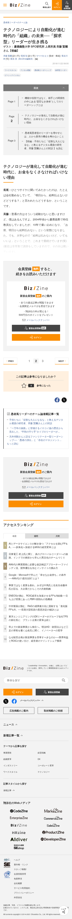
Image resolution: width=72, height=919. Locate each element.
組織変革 (7, 759)
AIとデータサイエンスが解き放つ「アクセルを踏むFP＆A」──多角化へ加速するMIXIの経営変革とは (38, 545)
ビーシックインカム (12, 75)
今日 (14, 535)
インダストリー (10, 765)
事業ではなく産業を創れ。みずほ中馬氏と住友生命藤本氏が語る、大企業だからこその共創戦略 (38, 586)
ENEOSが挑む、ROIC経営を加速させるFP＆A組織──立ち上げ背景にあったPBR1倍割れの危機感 (38, 597)
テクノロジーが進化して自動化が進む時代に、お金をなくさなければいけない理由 (44, 119)
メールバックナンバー (38, 320)
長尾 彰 (24, 55)
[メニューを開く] (5, 5)
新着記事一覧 (11, 735)
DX (39, 759)
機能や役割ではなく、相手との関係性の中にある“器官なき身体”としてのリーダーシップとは (44, 101)
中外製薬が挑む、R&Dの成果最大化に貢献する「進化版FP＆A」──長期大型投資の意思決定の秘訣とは (38, 607)
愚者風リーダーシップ (42, 70)
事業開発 (7, 752)
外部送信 (18, 897)
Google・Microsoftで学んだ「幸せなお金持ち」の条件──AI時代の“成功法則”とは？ (37, 576)
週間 (36, 535)
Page (11, 101)
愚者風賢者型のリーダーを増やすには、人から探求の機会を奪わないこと (44, 134)
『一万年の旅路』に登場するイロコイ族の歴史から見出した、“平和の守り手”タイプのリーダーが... (36, 429)
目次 (36, 87)
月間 (58, 535)
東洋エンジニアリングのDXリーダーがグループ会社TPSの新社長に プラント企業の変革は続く (38, 618)
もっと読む (13, 443)
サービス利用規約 (22, 887)
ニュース (8, 724)
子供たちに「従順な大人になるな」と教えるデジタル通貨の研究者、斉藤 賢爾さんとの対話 (36, 421)
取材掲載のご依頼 (53, 710)
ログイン (38, 337)
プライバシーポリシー (24, 892)
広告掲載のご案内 (19, 710)
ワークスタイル (10, 70)
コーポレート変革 (46, 765)
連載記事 (7, 790)
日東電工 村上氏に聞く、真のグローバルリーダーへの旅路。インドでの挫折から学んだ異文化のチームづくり (38, 555)
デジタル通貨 (25, 70)
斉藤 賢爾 (7, 55)
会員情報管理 (20, 873)
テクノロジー (44, 771)
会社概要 (18, 883)
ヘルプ (17, 859)
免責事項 (18, 878)
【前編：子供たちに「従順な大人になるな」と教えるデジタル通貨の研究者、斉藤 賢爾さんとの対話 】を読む (44, 144)
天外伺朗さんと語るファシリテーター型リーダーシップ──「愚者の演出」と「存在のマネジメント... (36, 438)
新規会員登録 (37, 328)
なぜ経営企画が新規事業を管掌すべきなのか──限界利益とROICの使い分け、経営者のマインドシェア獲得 (38, 638)
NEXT (61, 361)
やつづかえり (43, 55)
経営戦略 (42, 752)
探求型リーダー (61, 70)
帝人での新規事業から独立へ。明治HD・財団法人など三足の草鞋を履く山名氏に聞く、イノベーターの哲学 (38, 628)
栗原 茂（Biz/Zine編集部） (22, 58)
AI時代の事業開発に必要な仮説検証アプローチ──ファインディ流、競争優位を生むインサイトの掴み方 (38, 566)
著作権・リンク (21, 864)
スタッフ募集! (20, 869)
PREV (11, 361)
